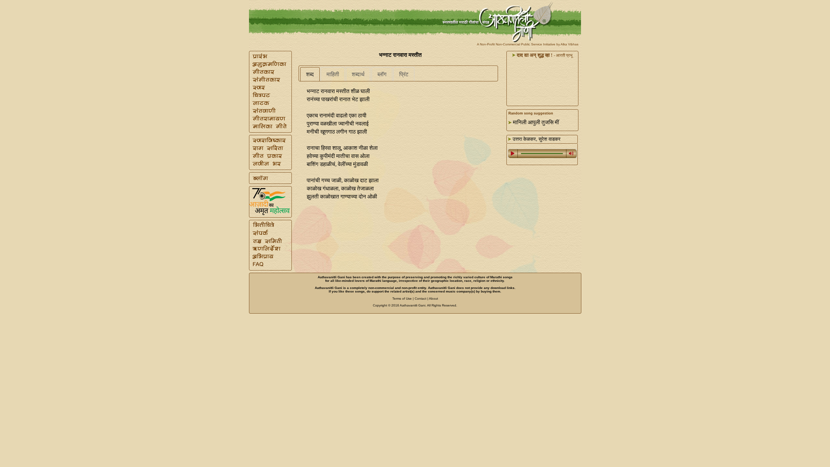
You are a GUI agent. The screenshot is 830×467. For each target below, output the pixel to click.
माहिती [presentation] (332, 74)
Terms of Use (402, 298)
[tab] (310, 74)
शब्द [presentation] (310, 74)
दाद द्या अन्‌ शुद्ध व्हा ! (534, 55)
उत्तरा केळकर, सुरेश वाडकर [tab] (536, 139)
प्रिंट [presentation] (404, 74)
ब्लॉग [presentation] (381, 74)
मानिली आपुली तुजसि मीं (536, 122)
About (433, 298)
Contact (420, 298)
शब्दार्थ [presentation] (358, 74)
